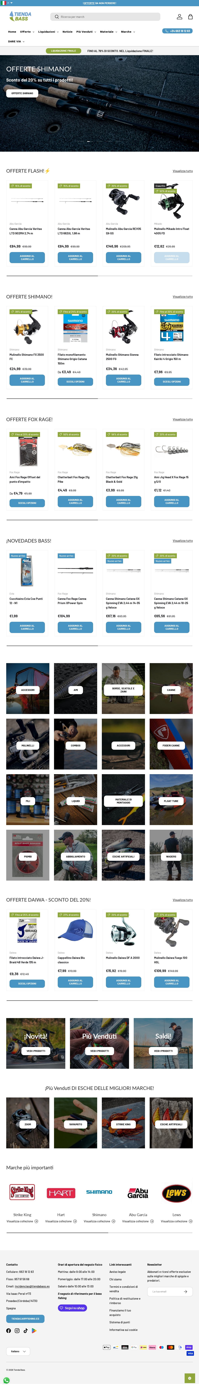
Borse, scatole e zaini (123, 690)
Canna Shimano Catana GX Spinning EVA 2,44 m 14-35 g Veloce (123, 603)
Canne (171, 689)
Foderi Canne (171, 745)
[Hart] (61, 1193)
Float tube (171, 801)
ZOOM (28, 1124)
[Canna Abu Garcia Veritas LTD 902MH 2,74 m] (27, 201)
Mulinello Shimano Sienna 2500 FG (122, 357)
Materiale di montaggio (123, 801)
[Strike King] (22, 1193)
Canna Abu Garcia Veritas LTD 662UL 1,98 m (74, 231)
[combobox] (105, 17)
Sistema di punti (119, 1322)
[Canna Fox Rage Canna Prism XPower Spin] (75, 571)
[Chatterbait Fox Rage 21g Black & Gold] (123, 449)
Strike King (22, 1215)
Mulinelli (28, 745)
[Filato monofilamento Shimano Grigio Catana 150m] (75, 327)
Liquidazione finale (63, 50)
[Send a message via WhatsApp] (6, 1380)
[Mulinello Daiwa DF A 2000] (123, 930)
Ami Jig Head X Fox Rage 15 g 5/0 (171, 479)
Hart (61, 1215)
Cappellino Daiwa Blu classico (71, 960)
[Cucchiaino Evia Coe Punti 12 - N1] (27, 571)
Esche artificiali (123, 856)
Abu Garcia (138, 1215)
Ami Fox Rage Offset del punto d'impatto (25, 479)
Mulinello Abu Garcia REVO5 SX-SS (123, 231)
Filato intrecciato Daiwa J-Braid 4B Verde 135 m (27, 960)
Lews (177, 1215)
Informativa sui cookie (123, 1329)
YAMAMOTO (75, 1124)
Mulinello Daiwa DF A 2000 (123, 957)
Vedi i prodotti (36, 1050)
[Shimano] (99, 1193)
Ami (76, 689)
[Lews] (177, 1193)
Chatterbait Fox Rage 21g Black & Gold (122, 479)
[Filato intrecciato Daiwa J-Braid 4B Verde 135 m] (27, 930)
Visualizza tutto (183, 171)
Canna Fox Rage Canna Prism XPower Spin (72, 601)
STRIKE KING (123, 1124)
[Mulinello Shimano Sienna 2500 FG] (123, 327)
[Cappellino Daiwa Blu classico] (75, 930)
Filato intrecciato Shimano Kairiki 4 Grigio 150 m (171, 357)
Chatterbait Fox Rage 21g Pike (73, 479)
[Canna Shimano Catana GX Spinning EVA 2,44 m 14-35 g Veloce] (123, 571)
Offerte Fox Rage (22, 99)
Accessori (27, 689)
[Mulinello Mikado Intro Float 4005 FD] (171, 201)
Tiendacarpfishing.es (25, 1318)
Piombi (28, 856)
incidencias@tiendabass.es (32, 1286)
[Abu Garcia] (138, 1193)
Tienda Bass (19, 1370)
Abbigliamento (75, 856)
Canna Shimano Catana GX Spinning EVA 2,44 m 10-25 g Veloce (171, 603)
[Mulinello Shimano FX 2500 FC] (27, 327)
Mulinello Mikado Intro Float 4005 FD (171, 231)
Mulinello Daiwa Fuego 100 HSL (170, 960)
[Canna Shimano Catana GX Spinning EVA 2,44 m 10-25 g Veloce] (171, 571)
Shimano (99, 1215)
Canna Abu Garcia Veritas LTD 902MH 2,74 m (26, 231)
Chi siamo (115, 1279)
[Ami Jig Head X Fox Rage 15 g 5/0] (171, 449)
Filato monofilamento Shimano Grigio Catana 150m (72, 359)
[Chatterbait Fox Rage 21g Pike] (75, 449)
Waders (171, 856)
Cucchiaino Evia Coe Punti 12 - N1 (26, 601)
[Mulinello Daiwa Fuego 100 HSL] (171, 930)
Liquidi (76, 801)
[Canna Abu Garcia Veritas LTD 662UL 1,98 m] (75, 201)
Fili (28, 801)
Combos (75, 745)
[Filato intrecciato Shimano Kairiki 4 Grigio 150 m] (171, 327)
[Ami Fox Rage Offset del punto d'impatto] (27, 449)
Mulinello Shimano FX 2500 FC (27, 357)
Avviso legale (117, 1271)
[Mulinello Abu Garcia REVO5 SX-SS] (123, 201)
